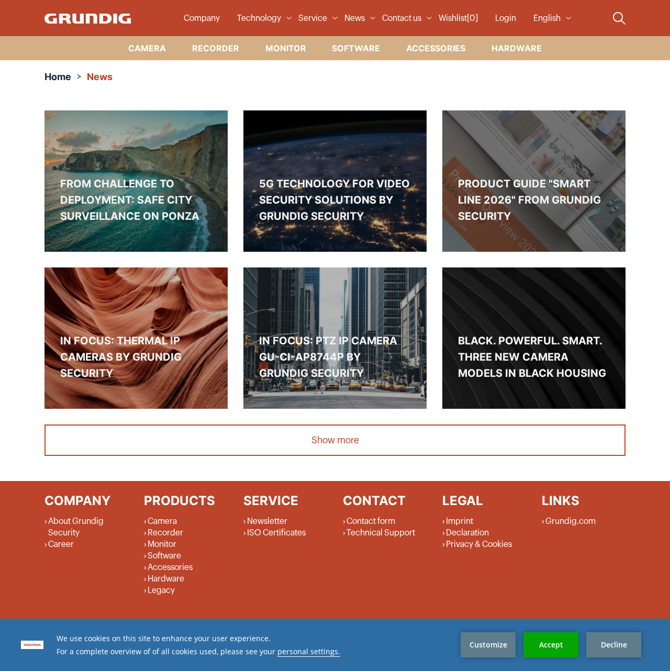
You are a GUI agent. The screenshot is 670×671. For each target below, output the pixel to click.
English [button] (547, 18)
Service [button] (312, 18)
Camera (162, 521)
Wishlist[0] (458, 18)
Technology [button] (259, 18)
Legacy (161, 590)
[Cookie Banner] (335, 645)
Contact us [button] (401, 18)
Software (164, 556)
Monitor (162, 544)
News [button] (354, 18)
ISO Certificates (276, 533)
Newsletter (267, 521)
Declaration (467, 533)
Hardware (166, 579)
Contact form (371, 521)
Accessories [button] (435, 48)
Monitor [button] (285, 48)
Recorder (165, 533)
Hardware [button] (517, 48)
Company (202, 18)
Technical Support (381, 533)
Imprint (459, 521)
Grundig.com (570, 521)
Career (61, 544)
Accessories (170, 567)
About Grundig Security (76, 527)
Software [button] (356, 48)
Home (57, 76)
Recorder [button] (215, 48)
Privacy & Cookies (479, 544)
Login (505, 18)
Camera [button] (147, 48)
